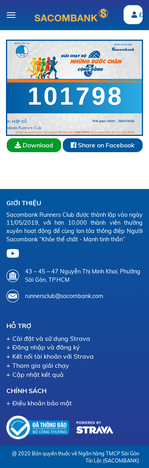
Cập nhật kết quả (38, 374)
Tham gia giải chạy (40, 365)
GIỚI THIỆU (23, 203)
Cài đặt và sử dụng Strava (51, 338)
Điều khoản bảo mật (42, 403)
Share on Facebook (105, 145)
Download (37, 145)
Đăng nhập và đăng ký (46, 347)
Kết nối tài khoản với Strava (53, 356)
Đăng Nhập (141, 15)
